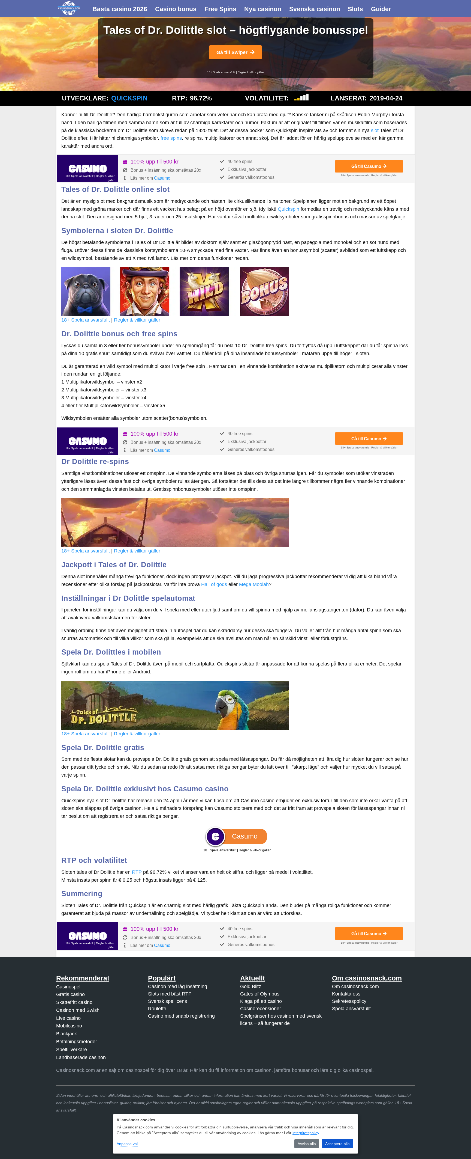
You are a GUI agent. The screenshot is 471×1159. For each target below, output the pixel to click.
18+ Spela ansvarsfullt (221, 72)
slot (375, 130)
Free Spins (220, 9)
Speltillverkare (71, 1049)
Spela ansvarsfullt (351, 1008)
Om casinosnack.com (355, 986)
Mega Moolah (254, 584)
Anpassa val (127, 1144)
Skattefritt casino (74, 1002)
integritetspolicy (305, 1133)
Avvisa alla (307, 1144)
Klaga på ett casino (261, 1001)
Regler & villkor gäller (251, 72)
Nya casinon (262, 9)
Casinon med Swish (77, 1010)
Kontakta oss (346, 993)
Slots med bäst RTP (170, 993)
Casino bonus (176, 9)
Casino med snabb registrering (181, 1015)
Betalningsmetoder (76, 1041)
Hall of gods (214, 584)
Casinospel (68, 986)
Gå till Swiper (231, 52)
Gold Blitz (250, 986)
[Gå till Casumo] (87, 168)
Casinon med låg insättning (177, 986)
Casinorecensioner (260, 1008)
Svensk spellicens (167, 1001)
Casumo (162, 178)
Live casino (68, 1018)
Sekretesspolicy (349, 1001)
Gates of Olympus (259, 993)
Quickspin (129, 98)
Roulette (157, 1008)
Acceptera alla (337, 1144)
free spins (171, 138)
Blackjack (66, 1033)
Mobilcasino (69, 1026)
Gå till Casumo (366, 166)
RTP (137, 872)
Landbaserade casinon (81, 1057)
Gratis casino (70, 994)
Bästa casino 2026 (119, 9)
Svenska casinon (314, 9)
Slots (355, 9)
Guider (381, 9)
